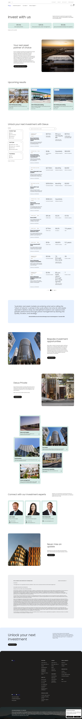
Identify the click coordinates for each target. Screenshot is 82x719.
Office (52, 665)
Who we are (43, 679)
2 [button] (52, 290)
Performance (54, 679)
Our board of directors (43, 686)
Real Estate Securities (14, 149)
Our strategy (43, 681)
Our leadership (44, 684)
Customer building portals (45, 697)
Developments (44, 667)
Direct (12, 133)
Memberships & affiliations (44, 689)
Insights (63, 665)
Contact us (18, 396)
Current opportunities (66, 674)
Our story (43, 682)
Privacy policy (14, 700)
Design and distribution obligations (43, 670)
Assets (42, 665)
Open (11, 155)
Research (63, 662)
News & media (64, 664)
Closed (12, 157)
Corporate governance (53, 681)
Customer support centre (44, 700)
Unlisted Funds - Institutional (15, 146)
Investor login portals (45, 695)
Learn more (51, 357)
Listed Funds (13, 147)
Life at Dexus (64, 672)
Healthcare (53, 670)
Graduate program (65, 676)
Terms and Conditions (15, 696)
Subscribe (51, 555)
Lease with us (54, 662)
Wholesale (12, 137)
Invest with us (44, 662)
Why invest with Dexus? (20, 66)
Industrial (53, 669)
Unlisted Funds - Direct (14, 144)
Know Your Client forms (44, 673)
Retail (52, 667)
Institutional (12, 136)
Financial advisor (13, 134)
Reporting (53, 677)
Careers (63, 671)
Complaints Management (16, 698)
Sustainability (54, 676)
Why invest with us (45, 664)
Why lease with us (55, 664)
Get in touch (12, 644)
